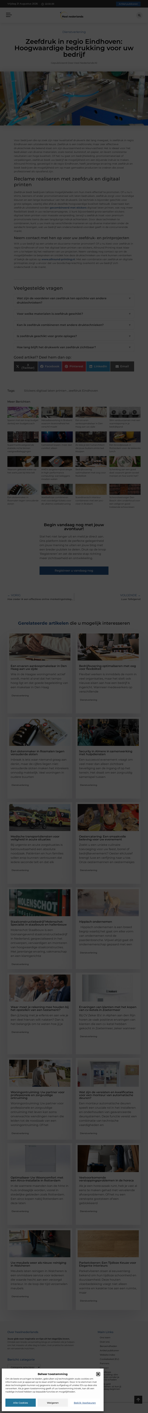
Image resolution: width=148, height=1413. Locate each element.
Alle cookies (20, 1402)
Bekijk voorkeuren (85, 1402)
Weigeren (53, 1402)
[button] (98, 1374)
